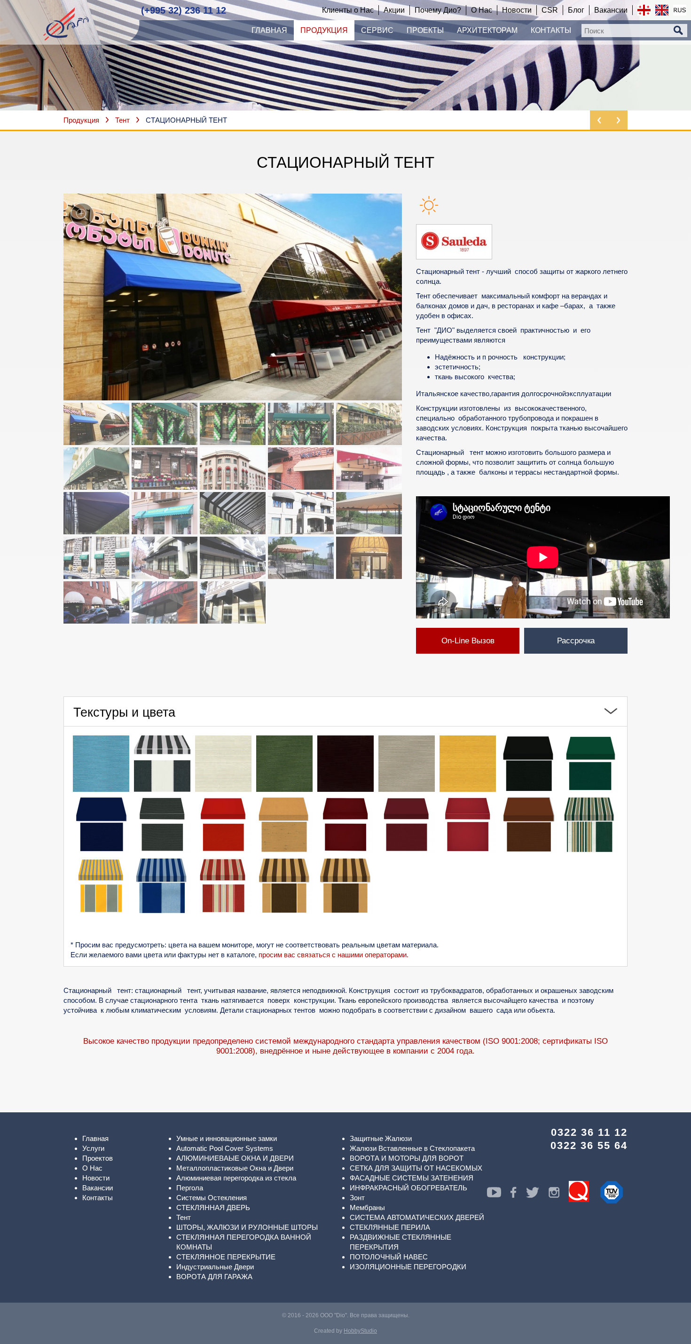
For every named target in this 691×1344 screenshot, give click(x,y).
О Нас (92, 1168)
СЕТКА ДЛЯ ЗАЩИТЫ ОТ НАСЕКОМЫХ (416, 1168)
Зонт (357, 1198)
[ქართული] (644, 10)
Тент (122, 120)
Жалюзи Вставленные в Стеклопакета (412, 1148)
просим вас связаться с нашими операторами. (333, 955)
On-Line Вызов (468, 640)
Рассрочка (576, 640)
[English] (661, 10)
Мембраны (367, 1207)
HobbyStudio (360, 1331)
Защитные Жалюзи (381, 1138)
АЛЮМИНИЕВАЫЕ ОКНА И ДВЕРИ (235, 1158)
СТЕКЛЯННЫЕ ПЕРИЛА (390, 1227)
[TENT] (232, 297)
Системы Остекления (211, 1198)
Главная (95, 1138)
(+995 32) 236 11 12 (183, 10)
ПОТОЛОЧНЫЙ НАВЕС (389, 1257)
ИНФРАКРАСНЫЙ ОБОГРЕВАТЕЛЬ (408, 1188)
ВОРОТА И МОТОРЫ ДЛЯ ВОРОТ (406, 1158)
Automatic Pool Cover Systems (224, 1148)
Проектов (97, 1158)
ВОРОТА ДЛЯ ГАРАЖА (214, 1277)
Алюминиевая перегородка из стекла (236, 1178)
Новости (96, 1178)
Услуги (93, 1148)
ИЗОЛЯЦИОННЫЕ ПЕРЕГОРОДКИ (408, 1267)
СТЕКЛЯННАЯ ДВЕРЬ (213, 1207)
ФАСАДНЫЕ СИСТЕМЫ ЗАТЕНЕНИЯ (411, 1178)
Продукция (81, 120)
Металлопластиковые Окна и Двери (234, 1168)
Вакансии (97, 1188)
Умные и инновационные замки (226, 1138)
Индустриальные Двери (215, 1267)
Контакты (97, 1198)
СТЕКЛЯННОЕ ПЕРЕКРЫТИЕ (225, 1257)
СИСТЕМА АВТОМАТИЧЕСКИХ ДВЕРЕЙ (417, 1217)
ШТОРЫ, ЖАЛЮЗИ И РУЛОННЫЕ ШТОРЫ (247, 1227)
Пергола (189, 1188)
